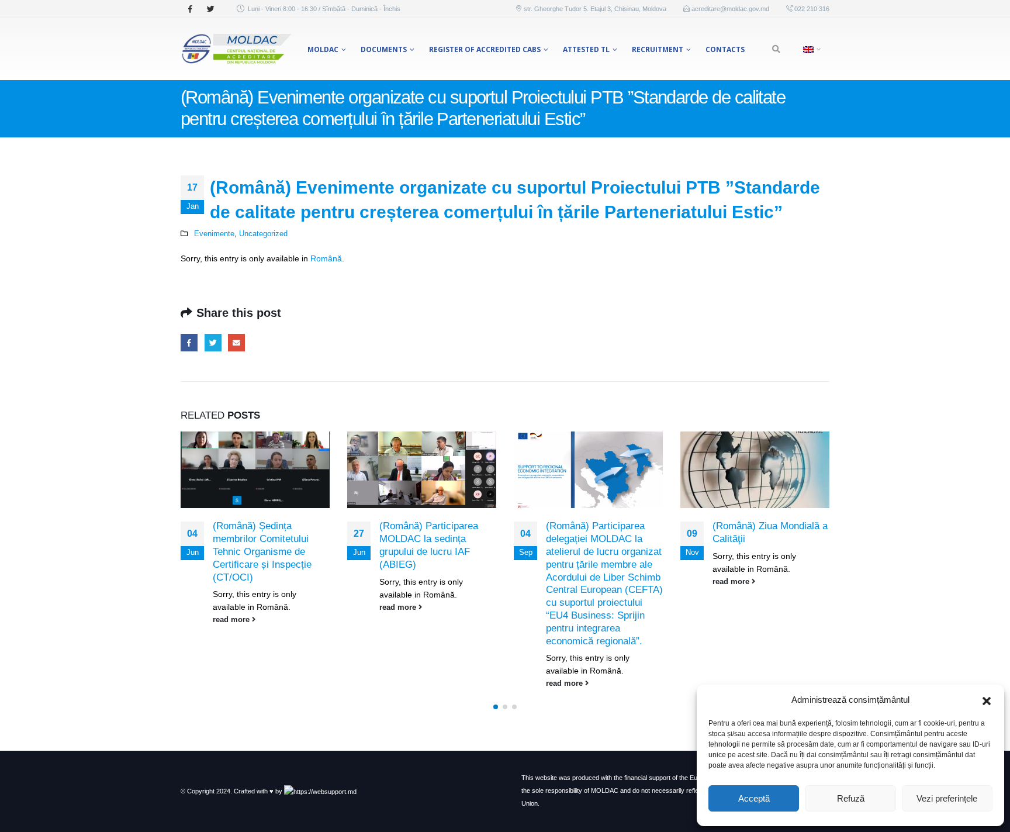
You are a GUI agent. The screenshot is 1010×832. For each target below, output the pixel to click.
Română (326, 258)
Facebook (189, 342)
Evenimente (214, 234)
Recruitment (657, 49)
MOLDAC (322, 49)
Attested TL (586, 49)
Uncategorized (263, 234)
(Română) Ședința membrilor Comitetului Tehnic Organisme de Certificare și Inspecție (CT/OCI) (262, 551)
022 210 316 (811, 8)
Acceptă (754, 798)
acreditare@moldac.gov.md (730, 8)
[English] (810, 49)
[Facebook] (190, 9)
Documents (384, 49)
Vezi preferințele (946, 798)
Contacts (725, 49)
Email (236, 342)
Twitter (213, 342)
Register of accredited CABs (485, 49)
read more (232, 620)
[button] (986, 700)
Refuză (850, 798)
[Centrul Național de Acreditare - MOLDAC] (236, 49)
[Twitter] (210, 9)
